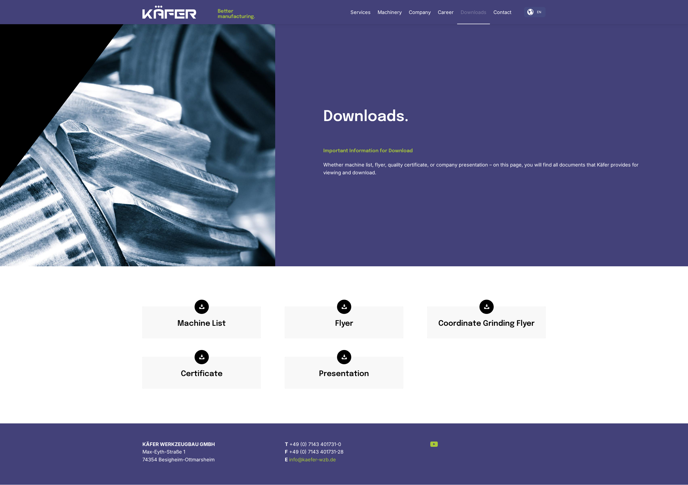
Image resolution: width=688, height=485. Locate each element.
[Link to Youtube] (434, 444)
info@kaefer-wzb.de (312, 459)
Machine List (201, 324)
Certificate (202, 374)
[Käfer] (169, 12)
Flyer (344, 324)
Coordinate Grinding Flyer (486, 324)
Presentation (344, 374)
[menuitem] (360, 12)
